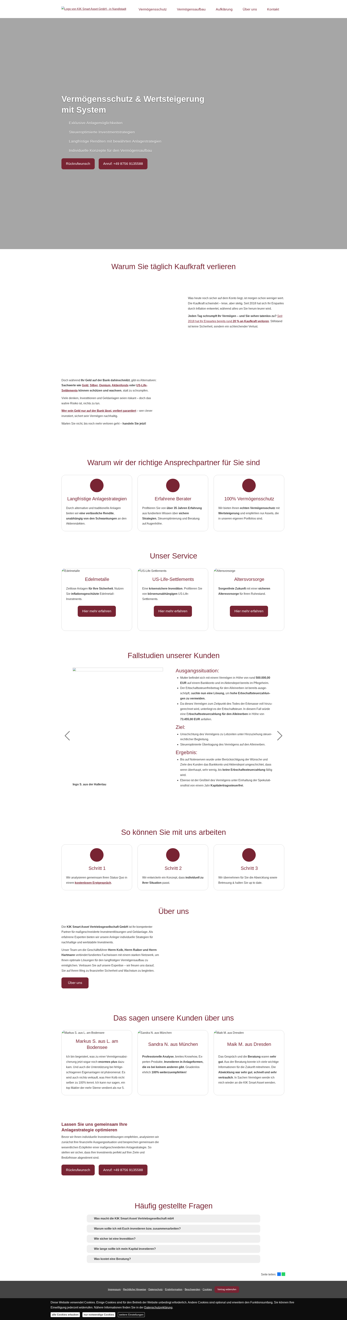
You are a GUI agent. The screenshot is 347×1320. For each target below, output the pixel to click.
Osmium (104, 385)
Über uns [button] (75, 983)
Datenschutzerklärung (158, 1307)
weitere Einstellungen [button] (131, 1314)
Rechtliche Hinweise (134, 1289)
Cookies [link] (207, 1289)
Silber (94, 385)
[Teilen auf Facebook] (279, 1274)
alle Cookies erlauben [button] (65, 1314)
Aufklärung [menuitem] (224, 9)
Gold (85, 385)
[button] (134, 1218)
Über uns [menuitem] (250, 9)
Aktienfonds (120, 385)
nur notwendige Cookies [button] (99, 1314)
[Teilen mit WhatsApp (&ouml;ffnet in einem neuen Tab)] (283, 1274)
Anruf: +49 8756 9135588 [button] (123, 164)
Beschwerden (192, 1289)
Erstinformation (173, 1289)
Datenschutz (155, 1289)
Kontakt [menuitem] (273, 9)
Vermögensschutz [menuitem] (153, 9)
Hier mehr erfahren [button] (96, 611)
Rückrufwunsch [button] (78, 164)
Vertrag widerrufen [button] (226, 1289)
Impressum (114, 1289)
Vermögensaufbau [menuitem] (191, 9)
